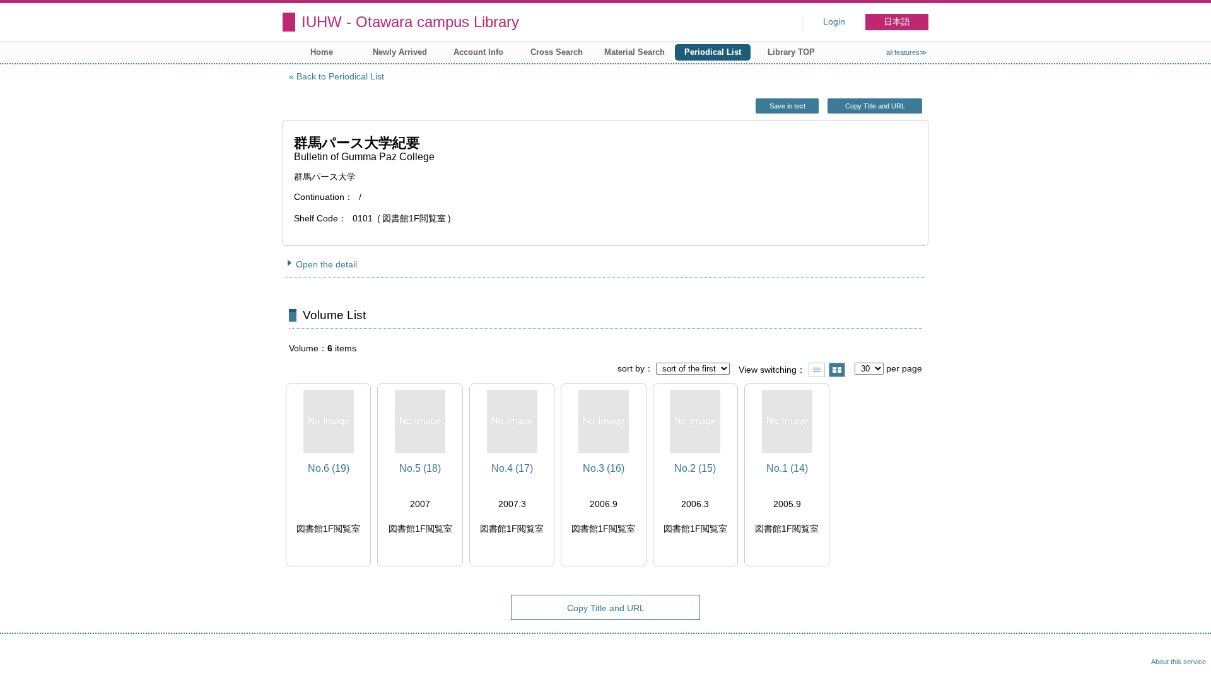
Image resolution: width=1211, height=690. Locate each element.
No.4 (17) (512, 468)
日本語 (897, 21)
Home (321, 52)
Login (834, 21)
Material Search (634, 52)
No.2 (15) (695, 468)
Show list (817, 370)
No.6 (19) (328, 468)
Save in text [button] (787, 106)
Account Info (478, 52)
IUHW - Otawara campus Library (410, 21)
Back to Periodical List (340, 76)
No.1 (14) (787, 468)
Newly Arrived (400, 52)
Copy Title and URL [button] (875, 106)
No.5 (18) (420, 468)
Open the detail (326, 264)
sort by (631, 368)
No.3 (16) (603, 468)
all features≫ (906, 52)
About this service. (1179, 661)
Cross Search (556, 52)
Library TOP (791, 52)
